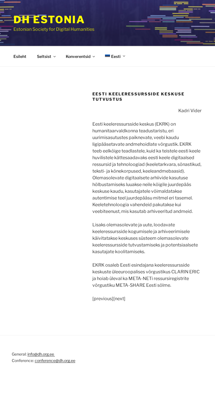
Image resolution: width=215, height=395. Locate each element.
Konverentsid (78, 56)
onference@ (48, 360)
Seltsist (44, 56)
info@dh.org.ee (41, 354)
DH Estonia (49, 19)
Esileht (19, 56)
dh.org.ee (67, 360)
